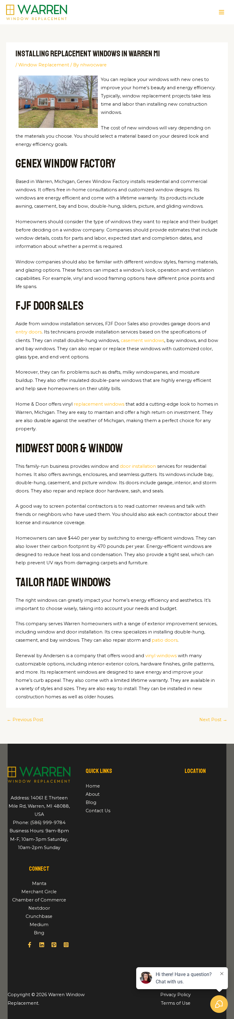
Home (93, 786)
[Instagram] (66, 944)
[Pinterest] (54, 944)
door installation (138, 466)
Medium (39, 924)
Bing (39, 933)
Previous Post (25, 719)
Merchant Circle (39, 891)
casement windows (142, 340)
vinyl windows (161, 655)
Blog (91, 802)
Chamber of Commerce (39, 900)
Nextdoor (39, 908)
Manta (39, 883)
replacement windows (99, 404)
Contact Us (98, 810)
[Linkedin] (41, 944)
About (93, 794)
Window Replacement (43, 65)
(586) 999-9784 (48, 822)
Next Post (213, 719)
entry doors (29, 332)
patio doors (165, 640)
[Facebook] (29, 944)
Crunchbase (39, 916)
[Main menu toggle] (221, 12)
